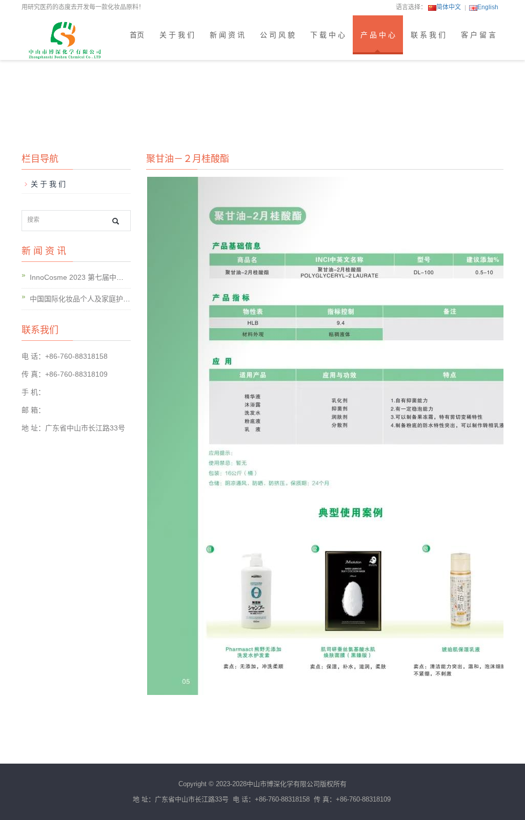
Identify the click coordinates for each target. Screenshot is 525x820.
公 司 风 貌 (277, 35)
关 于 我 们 (176, 35)
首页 (137, 35)
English (487, 7)
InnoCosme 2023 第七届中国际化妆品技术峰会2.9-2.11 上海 (127, 277)
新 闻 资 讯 (227, 35)
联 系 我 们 (428, 35)
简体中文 (448, 7)
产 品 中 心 (377, 35)
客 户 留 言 (478, 35)
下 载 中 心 (327, 35)
